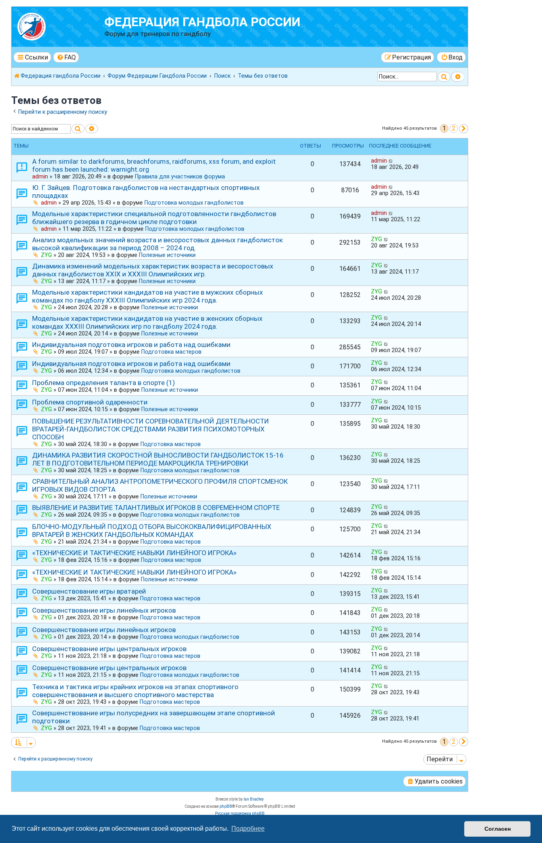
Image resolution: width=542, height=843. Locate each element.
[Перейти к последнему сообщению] (391, 160)
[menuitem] (66, 57)
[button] (463, 128)
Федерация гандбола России (202, 22)
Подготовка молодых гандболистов (194, 202)
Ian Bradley (254, 799)
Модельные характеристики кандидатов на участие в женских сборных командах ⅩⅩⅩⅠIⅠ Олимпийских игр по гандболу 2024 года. (147, 322)
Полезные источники (167, 255)
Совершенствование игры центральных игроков (109, 649)
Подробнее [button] (248, 828)
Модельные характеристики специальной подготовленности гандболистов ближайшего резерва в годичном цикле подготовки (154, 218)
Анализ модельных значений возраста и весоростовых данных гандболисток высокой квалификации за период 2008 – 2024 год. (157, 244)
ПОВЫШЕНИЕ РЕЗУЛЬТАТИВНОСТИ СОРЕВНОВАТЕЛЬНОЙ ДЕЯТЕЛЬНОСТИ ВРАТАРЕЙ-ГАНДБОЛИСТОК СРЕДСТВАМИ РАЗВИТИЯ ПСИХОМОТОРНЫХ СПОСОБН (150, 429)
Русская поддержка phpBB (240, 813)
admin (40, 176)
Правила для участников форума (180, 176)
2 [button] (454, 128)
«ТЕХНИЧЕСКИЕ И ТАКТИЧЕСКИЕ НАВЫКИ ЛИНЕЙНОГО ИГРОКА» (134, 553)
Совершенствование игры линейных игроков (104, 610)
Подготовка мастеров (171, 352)
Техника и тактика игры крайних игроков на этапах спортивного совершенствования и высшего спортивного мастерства (135, 691)
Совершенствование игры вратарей (89, 591)
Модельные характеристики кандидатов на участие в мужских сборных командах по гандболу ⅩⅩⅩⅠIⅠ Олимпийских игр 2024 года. (147, 296)
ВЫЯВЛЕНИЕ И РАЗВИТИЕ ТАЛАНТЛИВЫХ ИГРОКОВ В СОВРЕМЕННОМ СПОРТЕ (156, 508)
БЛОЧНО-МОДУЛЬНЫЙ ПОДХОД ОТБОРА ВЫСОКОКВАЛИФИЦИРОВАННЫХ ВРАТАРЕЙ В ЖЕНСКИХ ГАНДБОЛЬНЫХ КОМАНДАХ (151, 530)
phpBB (225, 806)
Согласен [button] (497, 829)
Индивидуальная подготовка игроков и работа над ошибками (131, 345)
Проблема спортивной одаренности (90, 402)
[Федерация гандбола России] (58, 25)
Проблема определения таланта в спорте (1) (103, 383)
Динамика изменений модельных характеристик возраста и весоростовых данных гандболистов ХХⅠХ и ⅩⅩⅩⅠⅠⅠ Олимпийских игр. (152, 270)
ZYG (46, 255)
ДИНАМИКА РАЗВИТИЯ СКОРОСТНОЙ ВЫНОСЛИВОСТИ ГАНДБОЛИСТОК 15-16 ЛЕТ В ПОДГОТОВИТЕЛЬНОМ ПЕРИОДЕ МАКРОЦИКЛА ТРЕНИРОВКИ (158, 459)
